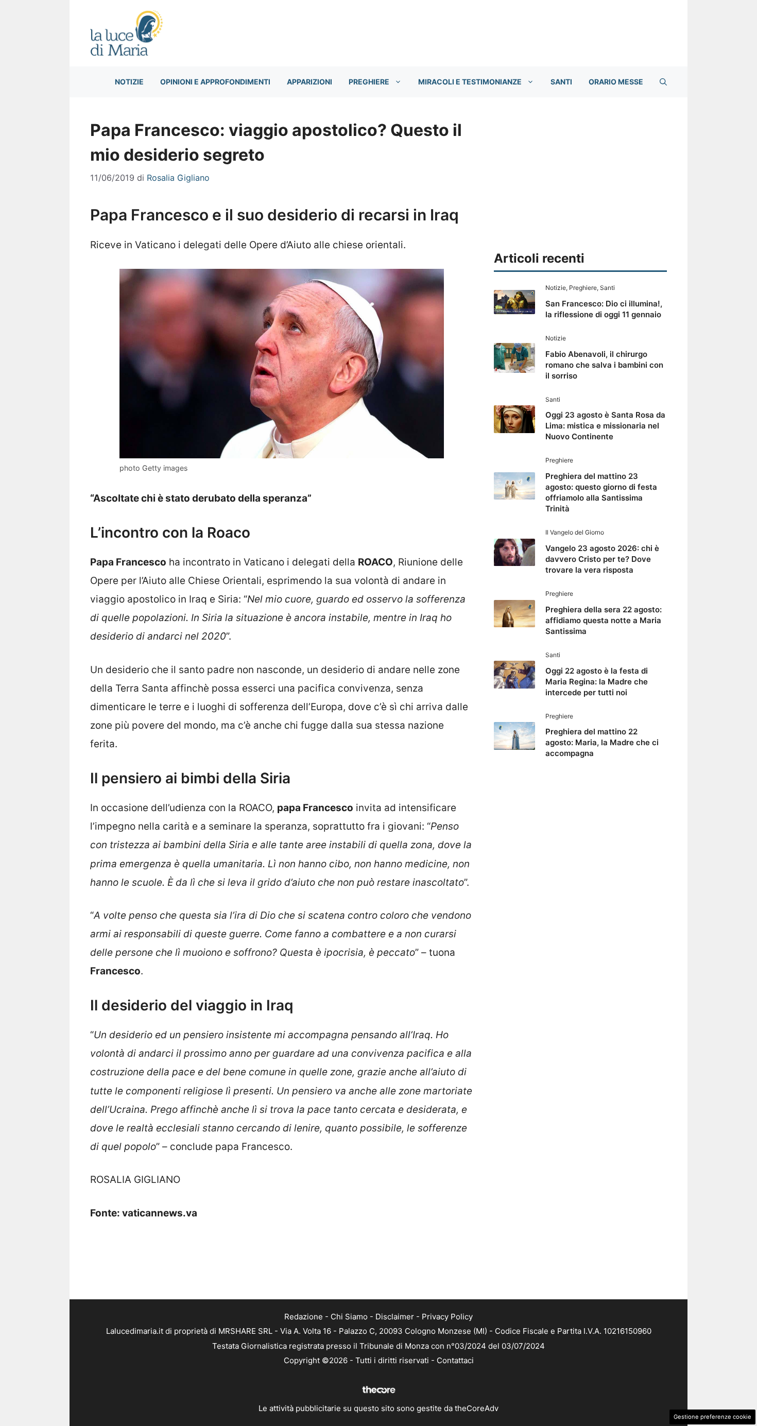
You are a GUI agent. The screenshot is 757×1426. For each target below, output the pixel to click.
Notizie (129, 81)
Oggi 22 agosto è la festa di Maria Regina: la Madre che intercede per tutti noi (596, 681)
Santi (561, 81)
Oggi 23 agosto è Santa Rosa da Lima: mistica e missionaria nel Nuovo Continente (605, 425)
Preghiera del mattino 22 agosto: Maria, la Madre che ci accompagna (602, 742)
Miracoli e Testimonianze (470, 81)
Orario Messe (616, 81)
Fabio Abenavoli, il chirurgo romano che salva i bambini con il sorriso (604, 365)
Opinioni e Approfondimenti (215, 81)
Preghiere (369, 81)
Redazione (303, 1316)
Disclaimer (394, 1316)
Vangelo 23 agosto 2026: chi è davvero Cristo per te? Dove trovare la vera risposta (602, 559)
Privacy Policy (447, 1316)
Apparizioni (309, 81)
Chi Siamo (349, 1316)
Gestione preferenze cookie (712, 1416)
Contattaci (455, 1360)
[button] (663, 81)
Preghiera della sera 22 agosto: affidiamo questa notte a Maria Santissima (603, 620)
